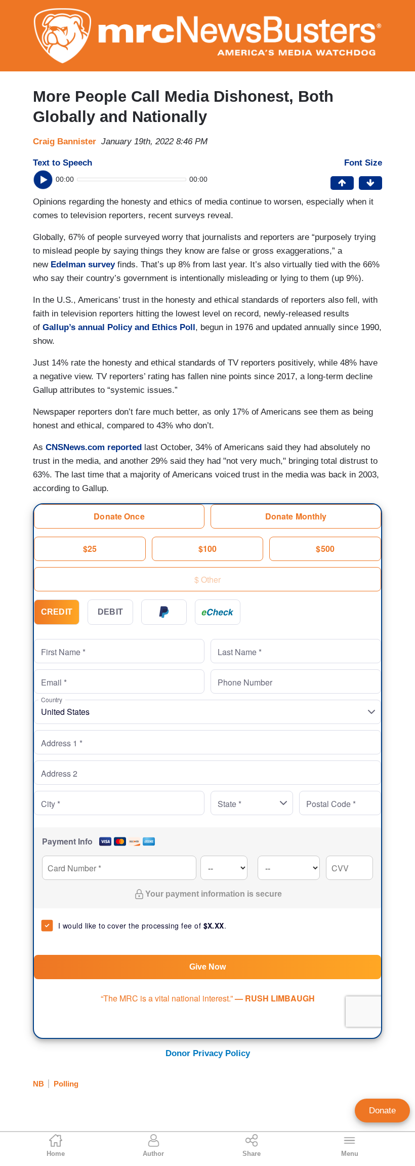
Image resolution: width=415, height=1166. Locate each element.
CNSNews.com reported (94, 447)
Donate (382, 1110)
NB (38, 1083)
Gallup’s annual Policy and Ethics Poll (119, 327)
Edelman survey (83, 264)
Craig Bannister (64, 141)
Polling (66, 1083)
